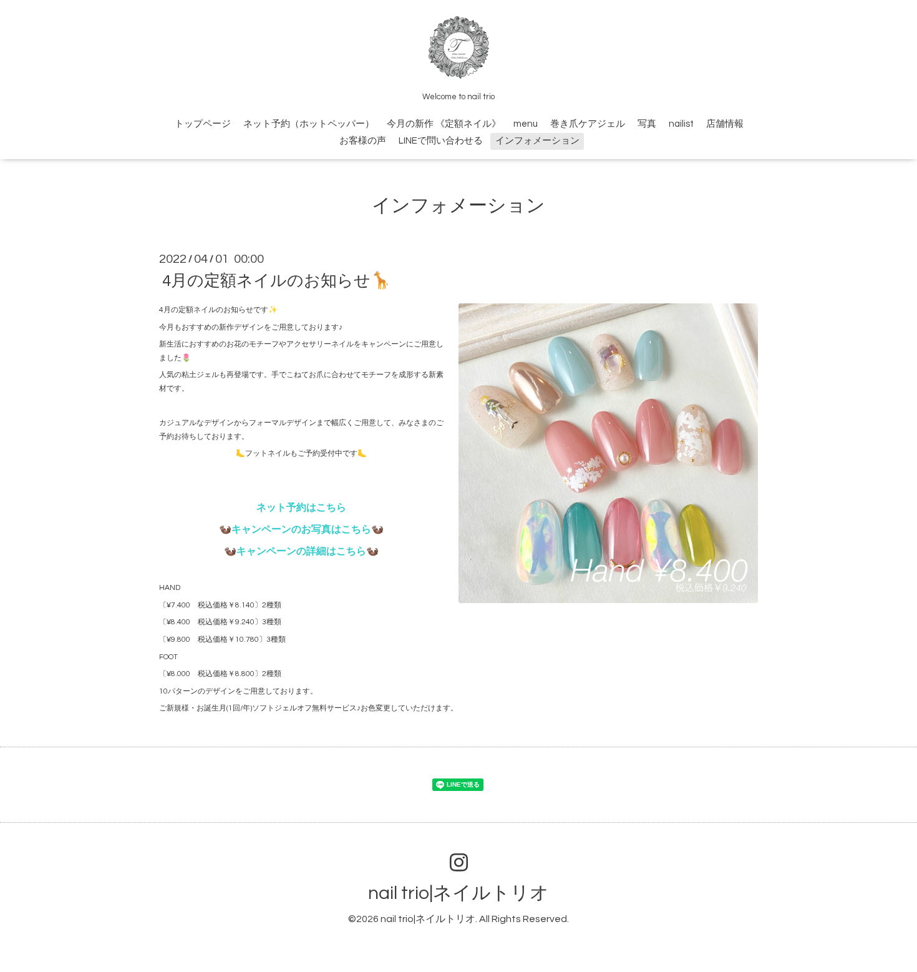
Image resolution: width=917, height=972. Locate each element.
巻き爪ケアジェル (587, 124)
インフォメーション (537, 140)
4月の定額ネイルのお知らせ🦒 (276, 281)
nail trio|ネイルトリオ (458, 893)
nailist (681, 124)
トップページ (203, 124)
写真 (647, 124)
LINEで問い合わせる (441, 140)
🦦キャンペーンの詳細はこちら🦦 (301, 551)
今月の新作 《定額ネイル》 (444, 124)
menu (525, 124)
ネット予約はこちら (301, 508)
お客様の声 (362, 140)
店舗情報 (725, 124)
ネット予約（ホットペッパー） (308, 124)
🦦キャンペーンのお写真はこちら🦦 (301, 529)
